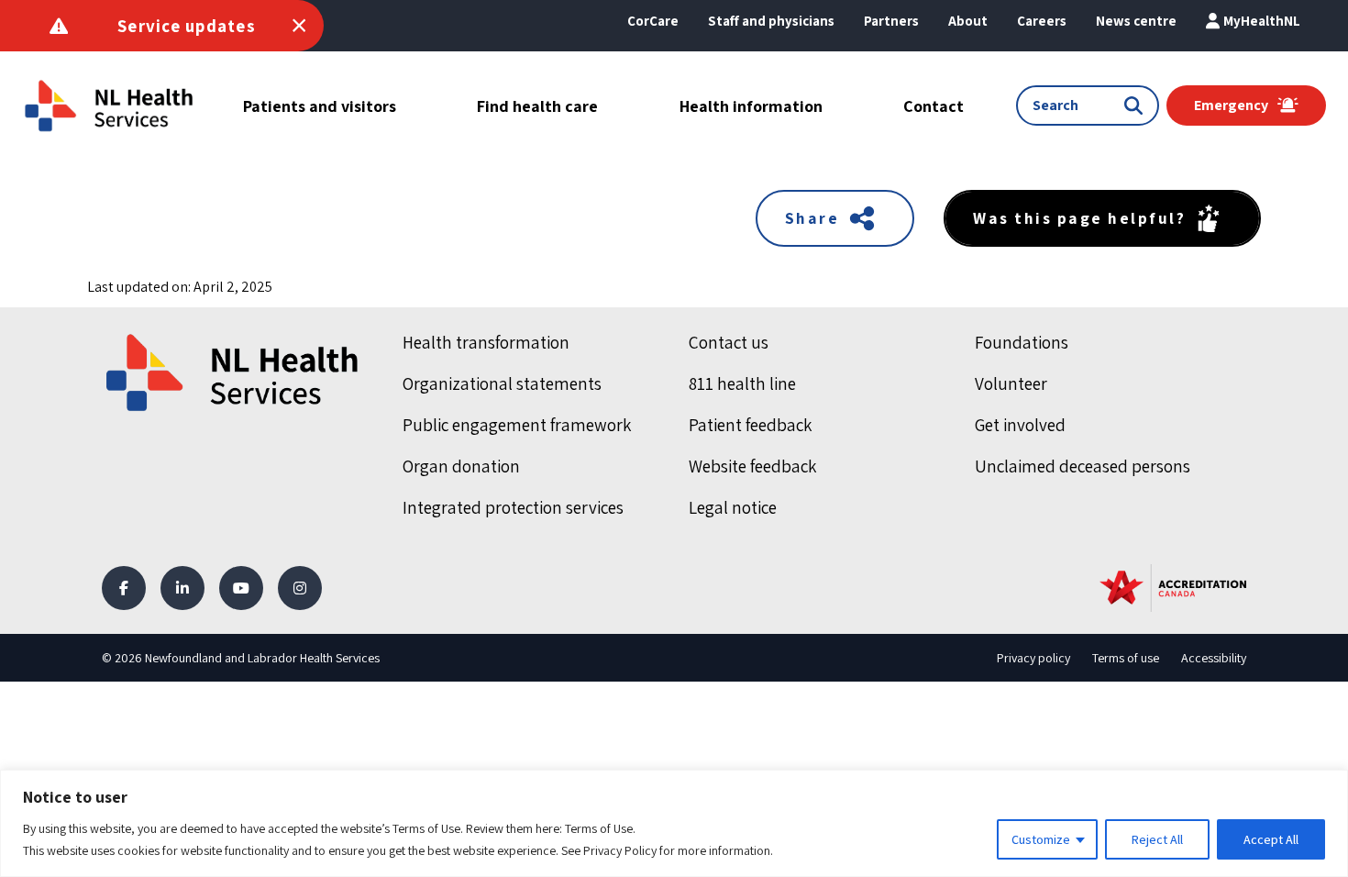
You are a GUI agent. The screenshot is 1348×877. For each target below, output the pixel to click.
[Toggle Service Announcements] (299, 25)
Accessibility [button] (1213, 657)
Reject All (1157, 839)
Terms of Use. (600, 828)
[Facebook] (124, 588)
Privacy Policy (620, 850)
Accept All (1270, 839)
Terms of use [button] (1125, 657)
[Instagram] (300, 588)
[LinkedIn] (182, 588)
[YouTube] (241, 588)
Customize (1040, 839)
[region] (674, 823)
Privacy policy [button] (1033, 657)
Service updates (186, 26)
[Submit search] (1137, 105)
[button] (968, 21)
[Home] (234, 372)
